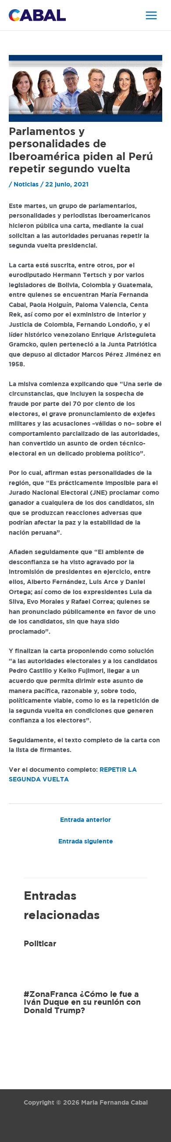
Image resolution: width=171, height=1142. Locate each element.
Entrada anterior (85, 820)
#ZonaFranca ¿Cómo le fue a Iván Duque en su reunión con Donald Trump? (82, 1002)
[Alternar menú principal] (151, 15)
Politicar (40, 944)
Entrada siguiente (85, 841)
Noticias (26, 184)
